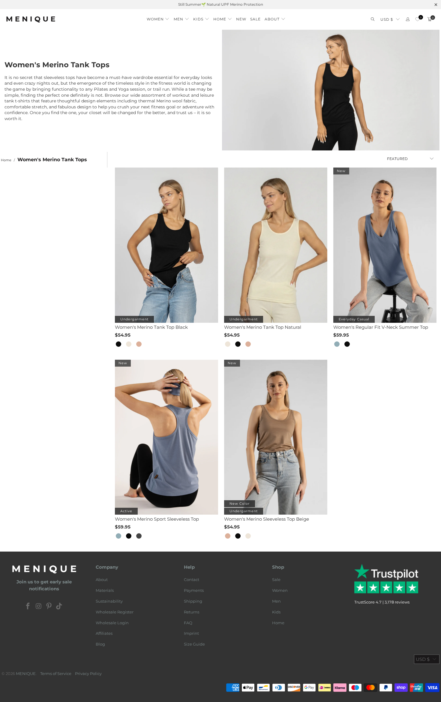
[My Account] (408, 19)
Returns (191, 612)
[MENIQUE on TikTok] (59, 606)
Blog (100, 644)
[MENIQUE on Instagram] (38, 606)
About (102, 579)
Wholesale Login (112, 622)
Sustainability (109, 601)
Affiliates (104, 633)
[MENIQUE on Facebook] (28, 606)
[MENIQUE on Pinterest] (49, 606)
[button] (158, 17)
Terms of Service (55, 673)
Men (276, 601)
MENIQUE (26, 673)
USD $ (386, 19)
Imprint (191, 633)
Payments (194, 590)
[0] (417, 19)
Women (280, 590)
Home (278, 622)
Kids (276, 612)
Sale (276, 579)
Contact (191, 579)
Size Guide (194, 644)
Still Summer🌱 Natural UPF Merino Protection (220, 4)
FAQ (188, 622)
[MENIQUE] (31, 19)
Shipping (193, 601)
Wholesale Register (115, 612)
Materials (105, 590)
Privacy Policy (88, 673)
